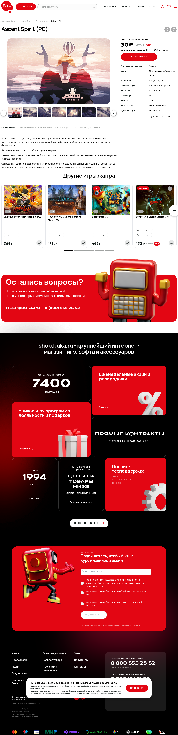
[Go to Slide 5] (74, 112)
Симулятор (170, 71)
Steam (152, 66)
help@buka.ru (23, 308)
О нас (152, 7)
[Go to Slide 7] (103, 112)
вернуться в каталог (87, 523)
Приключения (156, 71)
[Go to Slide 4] (59, 112)
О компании (33, 499)
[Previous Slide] (3, 113)
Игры (22, 21)
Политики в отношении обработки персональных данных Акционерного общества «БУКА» (116, 583)
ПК (150, 96)
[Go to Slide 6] (89, 112)
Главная (5, 21)
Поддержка (19, 673)
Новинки (126, 7)
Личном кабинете (132, 625)
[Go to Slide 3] (44, 112)
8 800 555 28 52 (133, 663)
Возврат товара (52, 660)
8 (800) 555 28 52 (62, 308)
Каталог (14, 21)
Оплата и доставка (80, 502)
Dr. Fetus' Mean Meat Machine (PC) (22, 217)
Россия (153, 91)
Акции (140, 7)
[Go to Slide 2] (30, 112)
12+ (151, 101)
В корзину (137, 57)
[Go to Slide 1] (15, 112)
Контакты (80, 667)
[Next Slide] (113, 113)
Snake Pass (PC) (101, 217)
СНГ (160, 91)
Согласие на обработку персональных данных (102, 691)
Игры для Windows (35, 21)
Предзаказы (19, 660)
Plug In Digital (141, 39)
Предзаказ (109, 7)
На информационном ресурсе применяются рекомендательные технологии (25, 716)
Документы (81, 660)
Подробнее (25, 449)
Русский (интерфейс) (160, 86)
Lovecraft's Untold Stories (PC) (153, 217)
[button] (58, 71)
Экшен (152, 76)
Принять (135, 688)
